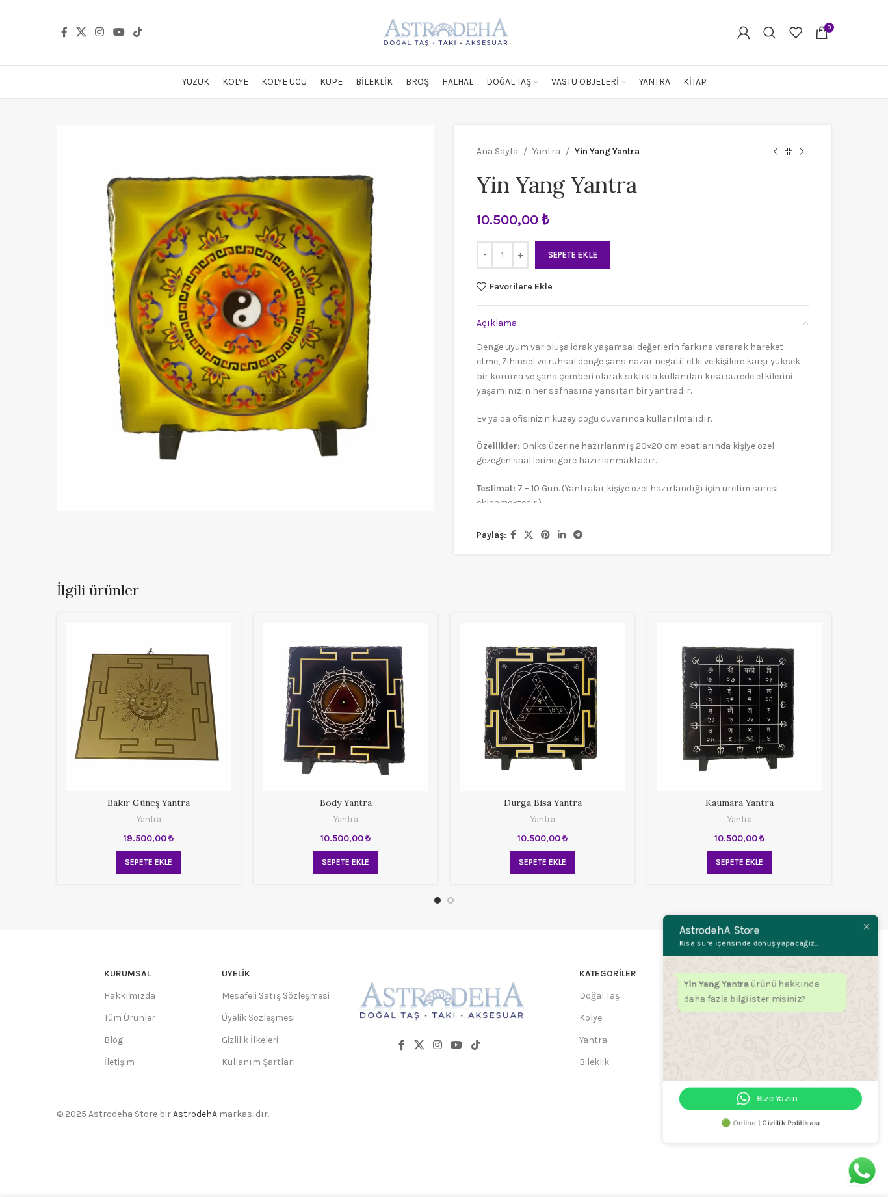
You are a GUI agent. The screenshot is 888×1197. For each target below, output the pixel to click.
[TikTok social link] (137, 32)
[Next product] (801, 151)
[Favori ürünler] (796, 33)
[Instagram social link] (100, 32)
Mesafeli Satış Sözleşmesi (276, 995)
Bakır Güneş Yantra (148, 803)
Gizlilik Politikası (789, 1120)
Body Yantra (346, 803)
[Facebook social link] (64, 32)
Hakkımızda (129, 995)
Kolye (590, 1017)
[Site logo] (444, 31)
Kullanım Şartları (259, 1062)
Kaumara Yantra (739, 803)
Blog (113, 1039)
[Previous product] (775, 151)
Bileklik (594, 1062)
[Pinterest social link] (545, 535)
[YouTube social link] (119, 32)
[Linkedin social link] (561, 535)
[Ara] (770, 33)
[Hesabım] (744, 33)
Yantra (546, 151)
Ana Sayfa (497, 151)
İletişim (119, 1062)
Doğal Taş (599, 995)
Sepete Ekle (572, 255)
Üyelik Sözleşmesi (258, 1017)
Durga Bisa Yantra (543, 803)
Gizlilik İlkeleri (250, 1039)
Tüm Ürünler (129, 1017)
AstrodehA (195, 1114)
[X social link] (81, 32)
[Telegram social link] (577, 535)
